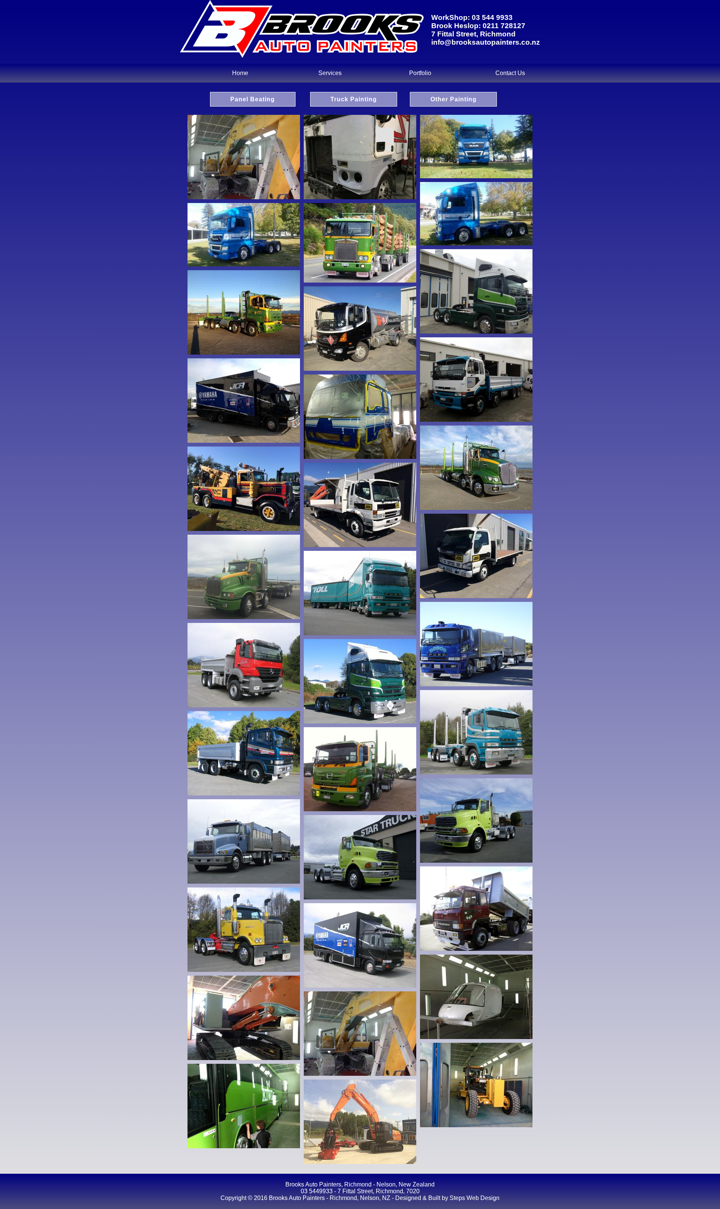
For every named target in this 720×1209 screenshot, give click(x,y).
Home (240, 73)
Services (330, 73)
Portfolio (420, 73)
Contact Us (510, 73)
